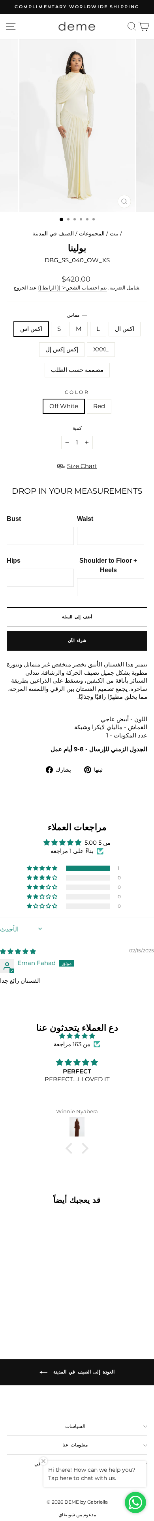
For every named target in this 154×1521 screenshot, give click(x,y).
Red (99, 406)
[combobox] (77, 681)
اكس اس (31, 328)
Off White (63, 406)
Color (77, 392)
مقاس (77, 315)
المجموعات (92, 233)
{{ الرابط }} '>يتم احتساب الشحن (72, 288)
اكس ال (124, 328)
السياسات (75, 1426)
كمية (77, 428)
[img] (18, 951)
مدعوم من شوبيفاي (77, 1514)
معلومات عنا (75, 1445)
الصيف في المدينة (53, 233)
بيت (114, 233)
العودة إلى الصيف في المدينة (83, 1372)
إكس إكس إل (61, 349)
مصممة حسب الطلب (77, 369)
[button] (42, 868)
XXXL (101, 349)
